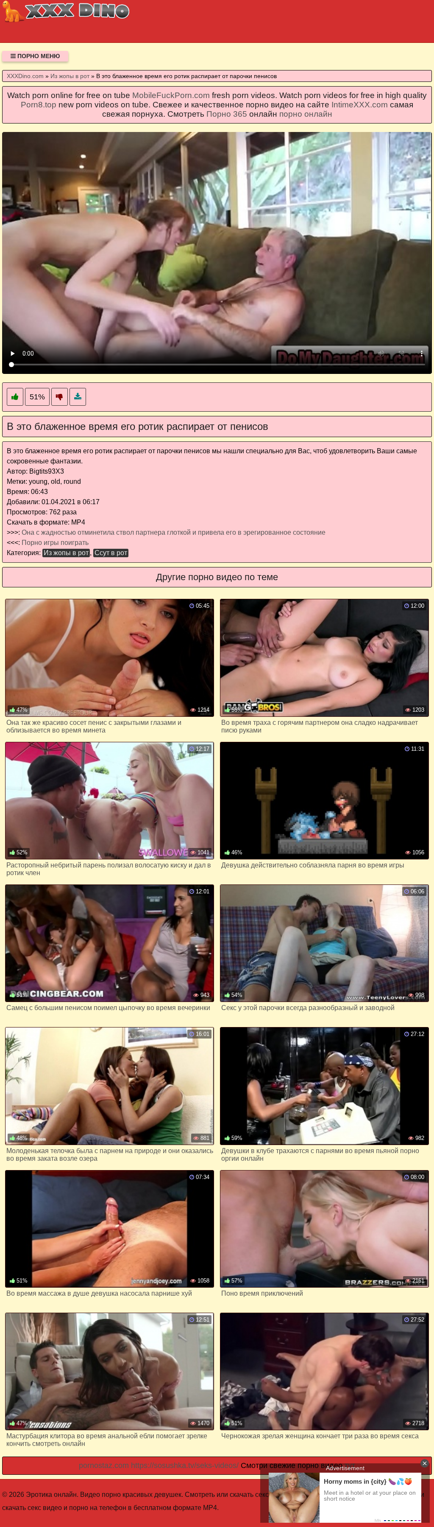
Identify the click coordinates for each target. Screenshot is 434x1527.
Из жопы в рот (66, 552)
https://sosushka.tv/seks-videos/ (185, 1465)
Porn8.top (38, 104)
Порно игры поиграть (55, 542)
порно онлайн (305, 113)
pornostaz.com (104, 1465)
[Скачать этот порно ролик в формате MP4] (78, 397)
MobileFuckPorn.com (171, 95)
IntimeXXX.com (359, 104)
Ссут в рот (111, 552)
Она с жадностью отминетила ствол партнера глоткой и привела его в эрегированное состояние (174, 532)
